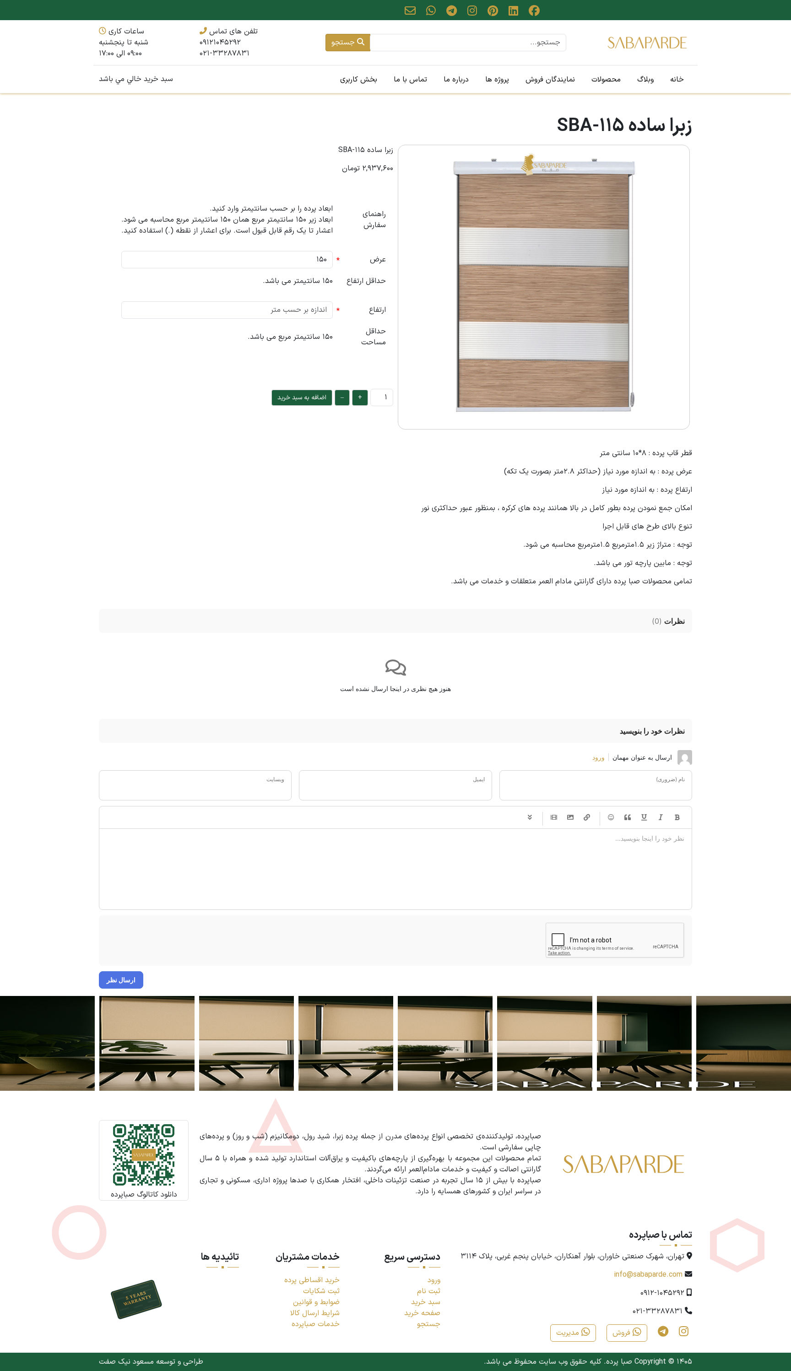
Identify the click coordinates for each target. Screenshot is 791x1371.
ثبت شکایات (321, 1291)
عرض (378, 259)
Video (553, 817)
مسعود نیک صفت (126, 1361)
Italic (660, 817)
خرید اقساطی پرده (312, 1280)
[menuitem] (677, 79)
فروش (622, 1332)
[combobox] (468, 42)
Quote (627, 817)
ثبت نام (428, 1291)
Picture (570, 817)
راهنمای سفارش (374, 220)
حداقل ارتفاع (366, 281)
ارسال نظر (121, 980)
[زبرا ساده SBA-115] (543, 286)
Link (586, 817)
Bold (677, 817)
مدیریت (568, 1332)
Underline (644, 817)
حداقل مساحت (373, 337)
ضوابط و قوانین (316, 1302)
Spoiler (529, 817)
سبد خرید (425, 1302)
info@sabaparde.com (648, 1274)
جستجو (344, 42)
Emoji (611, 817)
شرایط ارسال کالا (315, 1313)
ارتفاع (377, 310)
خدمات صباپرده (316, 1324)
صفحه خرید (422, 1313)
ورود (598, 757)
